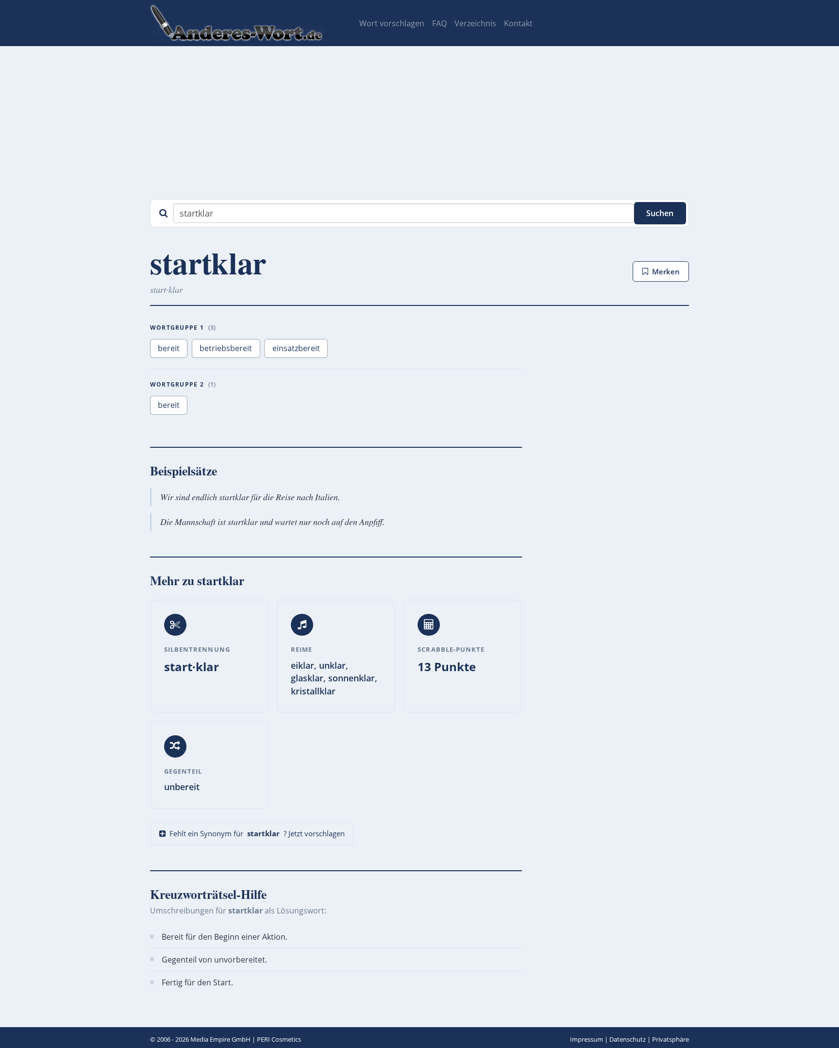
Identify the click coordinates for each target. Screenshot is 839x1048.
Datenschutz (627, 1039)
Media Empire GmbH (220, 1039)
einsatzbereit (296, 348)
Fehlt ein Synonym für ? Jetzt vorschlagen (257, 833)
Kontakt (518, 23)
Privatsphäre (670, 1039)
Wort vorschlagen (391, 23)
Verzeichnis (475, 23)
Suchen (659, 213)
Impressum (586, 1039)
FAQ (439, 23)
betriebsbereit (226, 348)
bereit (169, 348)
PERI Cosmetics (279, 1039)
